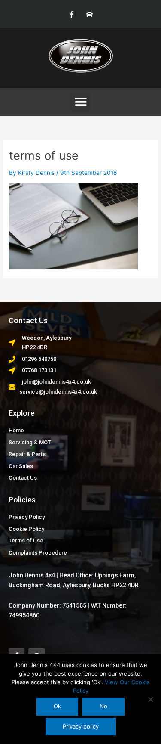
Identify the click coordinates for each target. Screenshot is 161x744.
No (103, 706)
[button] (80, 102)
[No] (150, 699)
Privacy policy (81, 726)
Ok (57, 706)
